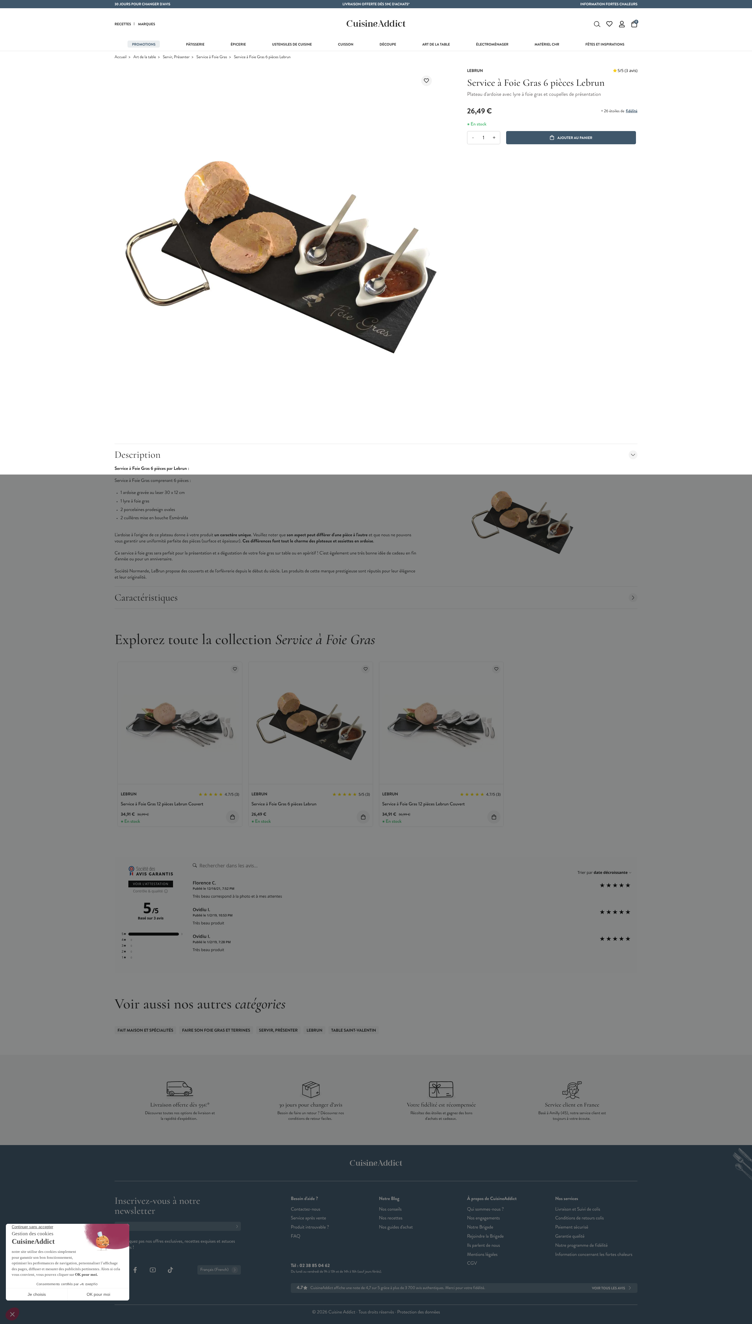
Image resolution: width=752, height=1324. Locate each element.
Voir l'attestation (151, 884)
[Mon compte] (622, 24)
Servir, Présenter (176, 57)
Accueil (121, 57)
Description (137, 455)
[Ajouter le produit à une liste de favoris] (426, 81)
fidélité (631, 111)
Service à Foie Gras (212, 57)
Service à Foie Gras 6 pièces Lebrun (283, 804)
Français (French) (214, 1270)
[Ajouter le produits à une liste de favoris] (235, 669)
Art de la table (144, 57)
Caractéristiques (146, 597)
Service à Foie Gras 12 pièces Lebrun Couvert (162, 804)
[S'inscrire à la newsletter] (238, 1226)
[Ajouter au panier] (232, 817)
